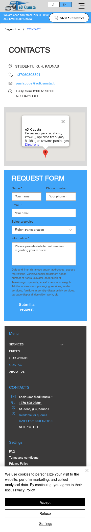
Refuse (45, 513)
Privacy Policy (24, 489)
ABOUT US (17, 371)
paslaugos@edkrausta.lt (35, 83)
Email (17, 205)
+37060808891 (28, 75)
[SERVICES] (62, 344)
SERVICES (16, 344)
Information (20, 238)
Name (17, 188)
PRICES (14, 351)
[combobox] (44, 230)
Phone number (56, 188)
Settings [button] (45, 523)
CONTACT (16, 365)
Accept (45, 502)
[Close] (84, 473)
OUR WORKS (18, 358)
